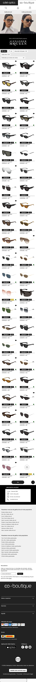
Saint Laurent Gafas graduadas (10, 550)
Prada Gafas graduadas (8, 542)
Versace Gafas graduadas (8, 548)
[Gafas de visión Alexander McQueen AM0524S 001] (9, 153)
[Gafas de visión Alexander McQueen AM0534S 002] (9, 327)
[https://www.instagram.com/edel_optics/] (26, 647)
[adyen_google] (23, 624)
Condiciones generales (9, 674)
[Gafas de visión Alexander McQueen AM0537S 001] (27, 327)
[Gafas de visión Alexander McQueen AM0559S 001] (27, 135)
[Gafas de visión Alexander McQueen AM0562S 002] (27, 257)
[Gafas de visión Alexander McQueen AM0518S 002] (27, 83)
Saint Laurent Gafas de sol (8, 520)
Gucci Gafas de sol (6, 516)
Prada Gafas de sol (6, 512)
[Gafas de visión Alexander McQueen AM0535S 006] (9, 380)
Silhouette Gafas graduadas (9, 554)
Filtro (4, 51)
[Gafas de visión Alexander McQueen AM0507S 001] (9, 205)
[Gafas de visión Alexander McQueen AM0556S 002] (9, 223)
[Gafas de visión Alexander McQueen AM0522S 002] (27, 362)
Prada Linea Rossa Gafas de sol (10, 522)
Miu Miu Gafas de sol (7, 514)
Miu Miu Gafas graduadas (8, 540)
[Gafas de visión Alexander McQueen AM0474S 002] (9, 415)
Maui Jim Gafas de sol (7, 526)
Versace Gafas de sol (7, 528)
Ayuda (3, 613)
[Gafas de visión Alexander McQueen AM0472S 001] (27, 380)
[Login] (18, 8)
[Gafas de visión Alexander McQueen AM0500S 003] (9, 310)
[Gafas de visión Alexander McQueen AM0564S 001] (27, 310)
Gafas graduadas (27, 12)
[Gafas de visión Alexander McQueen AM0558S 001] (9, 432)
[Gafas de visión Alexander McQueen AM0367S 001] (27, 467)
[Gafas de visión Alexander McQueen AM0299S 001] (9, 118)
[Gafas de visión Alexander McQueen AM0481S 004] (9, 170)
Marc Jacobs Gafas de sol (8, 530)
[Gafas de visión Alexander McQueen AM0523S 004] (9, 449)
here (10, 578)
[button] (9, 2)
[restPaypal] (14, 624)
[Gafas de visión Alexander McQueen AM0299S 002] (27, 118)
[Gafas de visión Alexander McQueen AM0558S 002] (9, 397)
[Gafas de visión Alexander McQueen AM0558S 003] (27, 223)
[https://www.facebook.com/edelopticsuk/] (22, 647)
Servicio (3, 606)
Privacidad (19, 674)
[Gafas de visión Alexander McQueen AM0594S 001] (27, 292)
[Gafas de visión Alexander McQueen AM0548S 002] (9, 240)
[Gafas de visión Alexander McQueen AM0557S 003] (27, 205)
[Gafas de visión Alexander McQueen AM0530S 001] (9, 135)
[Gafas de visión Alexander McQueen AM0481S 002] (27, 240)
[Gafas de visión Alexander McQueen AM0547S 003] (27, 170)
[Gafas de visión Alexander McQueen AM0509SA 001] (27, 188)
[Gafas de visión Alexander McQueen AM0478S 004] (9, 467)
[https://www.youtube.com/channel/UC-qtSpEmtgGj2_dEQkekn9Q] (30, 647)
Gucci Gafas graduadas (7, 544)
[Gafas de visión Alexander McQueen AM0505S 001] (27, 432)
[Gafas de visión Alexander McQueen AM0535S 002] (9, 362)
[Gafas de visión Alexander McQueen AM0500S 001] (9, 188)
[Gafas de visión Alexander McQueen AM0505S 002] (9, 83)
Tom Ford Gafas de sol (7, 518)
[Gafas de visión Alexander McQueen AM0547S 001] (27, 345)
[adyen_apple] (19, 624)
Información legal (28, 674)
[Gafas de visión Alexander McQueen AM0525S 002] (27, 275)
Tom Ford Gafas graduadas (9, 538)
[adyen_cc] (2, 624)
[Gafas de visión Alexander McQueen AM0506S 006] (27, 449)
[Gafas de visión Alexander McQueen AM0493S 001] (27, 397)
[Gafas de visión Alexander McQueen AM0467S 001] (27, 66)
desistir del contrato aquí (18, 670)
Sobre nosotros (5, 598)
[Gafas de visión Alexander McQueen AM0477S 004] (9, 275)
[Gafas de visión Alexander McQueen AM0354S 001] (9, 66)
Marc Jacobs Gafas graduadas (9, 552)
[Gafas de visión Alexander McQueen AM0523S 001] (9, 257)
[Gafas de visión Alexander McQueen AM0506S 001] (27, 100)
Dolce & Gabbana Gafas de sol (9, 524)
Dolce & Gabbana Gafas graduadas (11, 546)
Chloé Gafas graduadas (7, 556)
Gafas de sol (8, 12)
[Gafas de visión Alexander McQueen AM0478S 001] (27, 415)
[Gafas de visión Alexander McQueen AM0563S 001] (27, 153)
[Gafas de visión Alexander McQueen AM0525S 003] (9, 345)
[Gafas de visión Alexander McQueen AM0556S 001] (9, 100)
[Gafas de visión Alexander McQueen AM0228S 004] (9, 292)
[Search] (6, 8)
